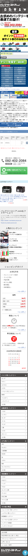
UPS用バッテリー (8, 441)
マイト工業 (5, 499)
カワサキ (4, 385)
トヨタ (3, 411)
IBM (3, 463)
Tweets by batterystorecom (9, 222)
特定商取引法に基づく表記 (10, 535)
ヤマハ (3, 381)
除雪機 (20, 81)
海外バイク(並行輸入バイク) (6, 89)
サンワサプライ (6, 467)
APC (3, 444)
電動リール (20, 77)
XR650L (18, 89)
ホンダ (3, 378)
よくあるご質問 (7, 545)
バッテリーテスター (7, 526)
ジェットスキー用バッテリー (10, 510)
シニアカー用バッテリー (8, 513)
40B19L (7, 69)
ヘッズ (3, 483)
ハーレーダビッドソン (8, 391)
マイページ (20, 12)
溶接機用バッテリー (8, 474)
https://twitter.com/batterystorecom (11, 220)
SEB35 (20, 71)
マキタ (3, 487)
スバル (3, 421)
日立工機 (4, 496)
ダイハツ (4, 434)
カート (24, 11)
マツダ (3, 424)
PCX (20, 73)
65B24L (20, 69)
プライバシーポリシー (9, 539)
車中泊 (7, 85)
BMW (3, 394)
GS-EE (3, 454)
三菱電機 (4, 450)
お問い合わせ (6, 542)
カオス (7, 75)
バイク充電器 (7, 67)
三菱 (3, 427)
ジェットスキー (7, 77)
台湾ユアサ (20, 79)
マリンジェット (7, 83)
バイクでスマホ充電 (19, 75)
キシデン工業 (5, 490)
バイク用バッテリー (8, 375)
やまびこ (4, 480)
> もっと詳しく (22, 291)
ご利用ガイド (15, 12)
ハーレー (7, 73)
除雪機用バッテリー (7, 516)
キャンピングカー (20, 83)
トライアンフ (5, 401)
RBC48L (7, 71)
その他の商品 (6, 507)
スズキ (3, 388)
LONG (7, 79)
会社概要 (4, 532)
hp (2, 457)
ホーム (5, 11)
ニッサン (4, 414)
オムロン (4, 447)
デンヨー (4, 493)
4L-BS (20, 67)
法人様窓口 (10, 12)
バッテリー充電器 (7, 523)
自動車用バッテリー (8, 408)
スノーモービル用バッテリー (10, 519)
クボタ (3, 477)
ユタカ (3, 460)
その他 (3, 404)
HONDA (14, 89)
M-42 (7, 81)
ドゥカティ (5, 398)
